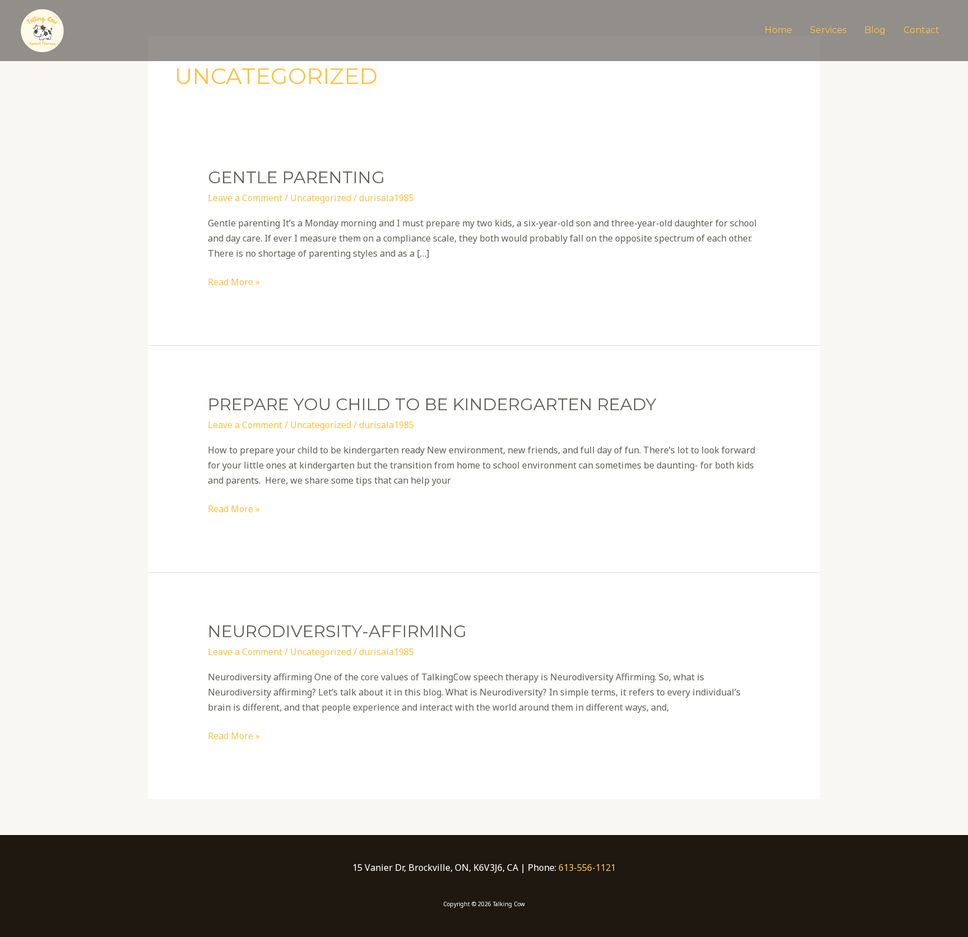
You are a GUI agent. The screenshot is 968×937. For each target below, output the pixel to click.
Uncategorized (320, 198)
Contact (921, 30)
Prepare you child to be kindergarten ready (432, 404)
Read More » (234, 281)
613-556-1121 (587, 867)
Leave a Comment (245, 198)
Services (828, 30)
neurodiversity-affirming (337, 631)
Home (778, 30)
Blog (875, 30)
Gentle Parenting (296, 177)
